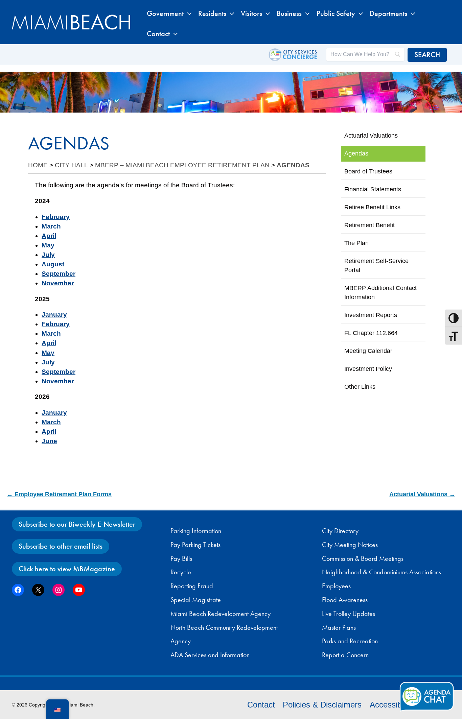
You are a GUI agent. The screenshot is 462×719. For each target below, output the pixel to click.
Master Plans (339, 627)
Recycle (180, 572)
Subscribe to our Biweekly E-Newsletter (77, 524)
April (49, 235)
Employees (336, 586)
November (58, 283)
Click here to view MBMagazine (67, 568)
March (51, 226)
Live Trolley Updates (348, 613)
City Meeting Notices (350, 545)
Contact (261, 704)
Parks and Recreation (350, 641)
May (48, 245)
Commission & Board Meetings (362, 558)
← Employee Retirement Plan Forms (59, 494)
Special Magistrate (195, 600)
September (58, 273)
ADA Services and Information (210, 655)
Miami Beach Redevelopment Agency (220, 613)
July (48, 254)
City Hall (71, 165)
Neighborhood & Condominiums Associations (381, 572)
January (54, 314)
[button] (187, 13)
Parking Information (195, 531)
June (49, 441)
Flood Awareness (345, 600)
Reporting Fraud (191, 586)
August (53, 264)
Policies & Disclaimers (322, 704)
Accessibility (391, 704)
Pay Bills (181, 558)
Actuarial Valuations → (422, 494)
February (56, 216)
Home (38, 165)
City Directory (340, 531)
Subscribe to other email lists (60, 546)
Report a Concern (345, 655)
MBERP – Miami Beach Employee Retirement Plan (182, 165)
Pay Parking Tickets (195, 545)
